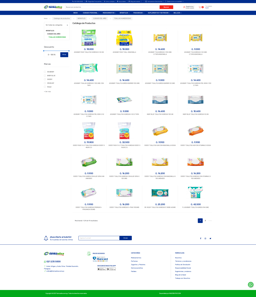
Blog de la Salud (180, 275)
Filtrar (64, 54)
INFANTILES (81, 18)
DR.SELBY (50, 83)
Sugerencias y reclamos (183, 271)
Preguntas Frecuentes (95, 1)
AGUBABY (50, 72)
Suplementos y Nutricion (158, 13)
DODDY (49, 79)
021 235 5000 (78, 1)
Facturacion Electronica (154, 1)
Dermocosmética (137, 268)
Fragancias (138, 13)
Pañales (133, 271)
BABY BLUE (51, 76)
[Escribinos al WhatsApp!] (251, 285)
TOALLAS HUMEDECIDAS (122, 18)
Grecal (49, 87)
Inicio (75, 13)
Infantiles (124, 13)
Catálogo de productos (62, 18)
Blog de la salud (135, 1)
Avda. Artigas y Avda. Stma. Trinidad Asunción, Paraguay (61, 267)
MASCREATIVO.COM (175, 293)
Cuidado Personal (90, 13)
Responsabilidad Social (183, 268)
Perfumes (134, 261)
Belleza (177, 13)
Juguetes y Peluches (138, 265)
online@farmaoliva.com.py (55, 271)
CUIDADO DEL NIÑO (99, 18)
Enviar (126, 238)
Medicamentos (108, 13)
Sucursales (122, 1)
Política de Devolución (182, 265)
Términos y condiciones (183, 261)
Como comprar (110, 1)
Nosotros (178, 258)
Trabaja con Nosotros (182, 278)
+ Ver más (47, 91)
